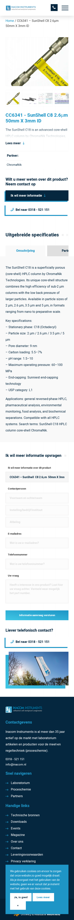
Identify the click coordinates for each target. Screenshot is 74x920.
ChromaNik (14, 165)
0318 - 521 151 (15, 759)
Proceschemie (21, 789)
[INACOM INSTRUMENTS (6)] (31, 8)
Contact (16, 848)
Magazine (18, 835)
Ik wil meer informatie (26, 195)
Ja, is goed (20, 897)
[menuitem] (63, 8)
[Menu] (63, 8)
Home (10, 21)
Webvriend (53, 914)
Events (15, 828)
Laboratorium (20, 783)
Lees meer (13, 143)
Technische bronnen (25, 815)
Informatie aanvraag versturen (37, 615)
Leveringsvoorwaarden (27, 854)
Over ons (17, 841)
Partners (17, 796)
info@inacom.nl (16, 764)
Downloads (19, 821)
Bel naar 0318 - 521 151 (33, 209)
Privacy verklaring (23, 861)
